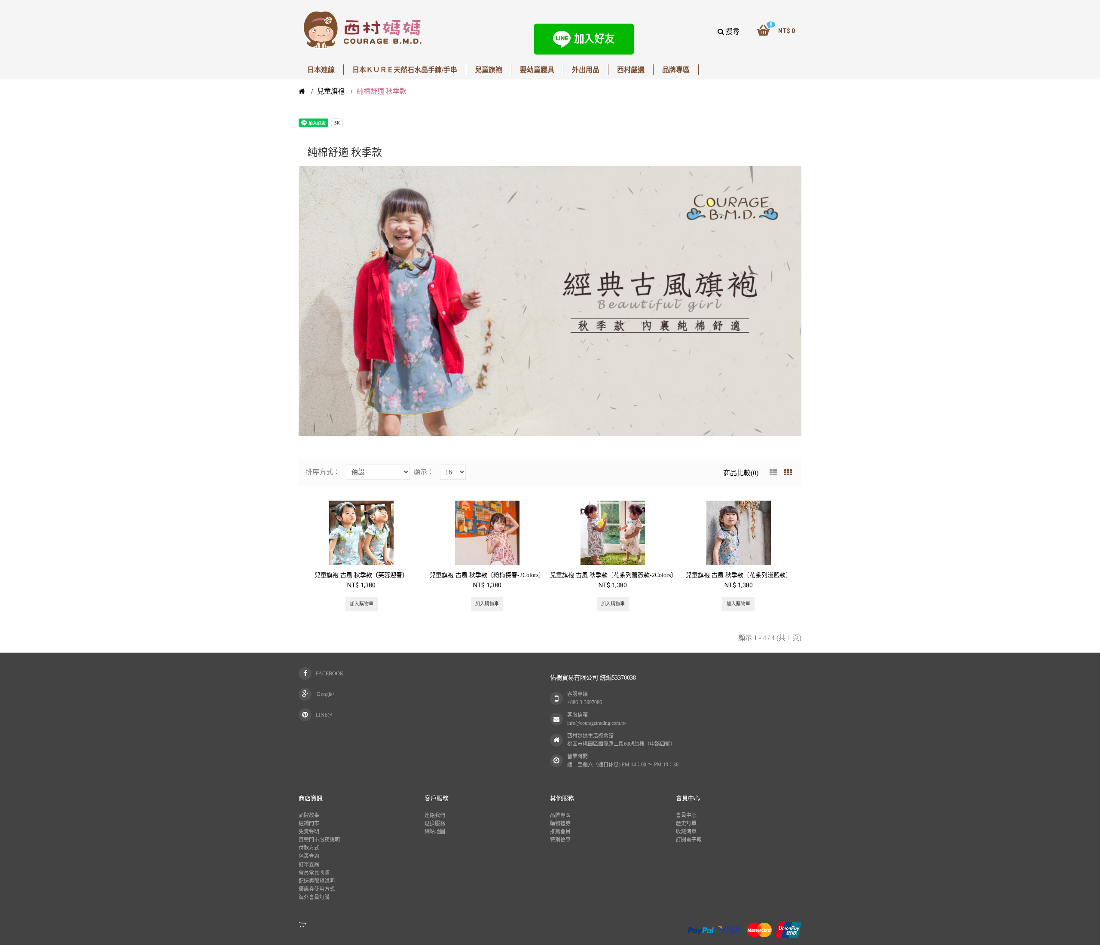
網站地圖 (435, 832)
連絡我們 (435, 815)
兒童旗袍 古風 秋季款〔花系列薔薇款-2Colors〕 (613, 575)
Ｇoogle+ (325, 694)
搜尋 (731, 31)
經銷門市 (309, 823)
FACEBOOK (330, 674)
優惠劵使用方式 (317, 889)
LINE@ (324, 715)
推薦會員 (560, 832)
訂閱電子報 (689, 840)
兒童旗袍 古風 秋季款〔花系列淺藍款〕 (738, 575)
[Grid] (788, 473)
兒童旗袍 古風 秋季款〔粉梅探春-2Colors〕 (487, 575)
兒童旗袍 (331, 91)
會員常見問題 (314, 873)
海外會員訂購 (314, 897)
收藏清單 (686, 832)
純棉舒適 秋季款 (381, 91)
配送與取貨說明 (317, 881)
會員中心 (686, 815)
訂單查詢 (309, 865)
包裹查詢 (309, 856)
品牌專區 (560, 815)
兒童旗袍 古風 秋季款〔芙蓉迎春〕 (361, 575)
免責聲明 (309, 832)
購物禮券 (560, 823)
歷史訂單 (686, 823)
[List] (773, 473)
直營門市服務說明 (319, 840)
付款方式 (309, 848)
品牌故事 (309, 815)
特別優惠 (560, 840)
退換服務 (435, 823)
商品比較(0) (740, 473)
